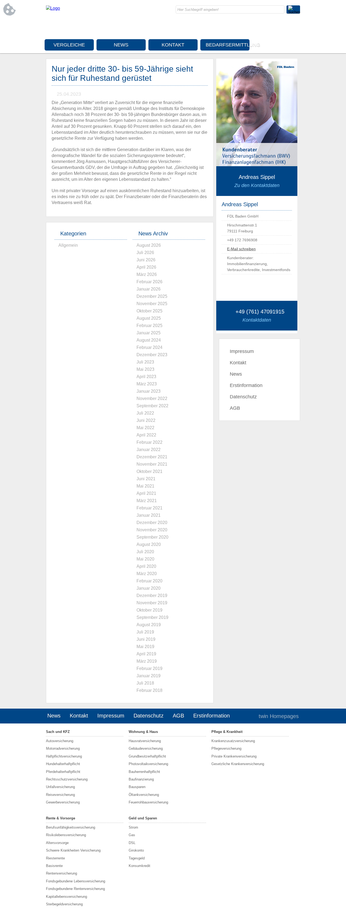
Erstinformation (246, 385)
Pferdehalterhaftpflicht (63, 772)
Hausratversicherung (145, 741)
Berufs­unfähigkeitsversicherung (70, 827)
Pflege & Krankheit (226, 732)
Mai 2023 (145, 369)
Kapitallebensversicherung (66, 897)
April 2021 (146, 493)
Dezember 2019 (152, 595)
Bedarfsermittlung (227, 45)
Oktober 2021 (149, 471)
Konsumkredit (139, 866)
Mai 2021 (145, 486)
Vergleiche (69, 45)
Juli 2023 (145, 362)
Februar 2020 (149, 581)
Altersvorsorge (57, 843)
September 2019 (152, 617)
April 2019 (146, 654)
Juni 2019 (146, 639)
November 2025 (152, 303)
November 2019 (152, 603)
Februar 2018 (149, 690)
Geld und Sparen (143, 818)
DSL (132, 843)
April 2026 (146, 267)
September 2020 (152, 537)
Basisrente (54, 866)
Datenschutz (243, 396)
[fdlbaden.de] (53, 8)
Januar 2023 (149, 391)
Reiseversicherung (60, 795)
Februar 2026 (149, 281)
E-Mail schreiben (241, 249)
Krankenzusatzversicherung (233, 741)
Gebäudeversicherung (146, 748)
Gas (132, 835)
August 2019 (149, 624)
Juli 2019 (145, 632)
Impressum (242, 351)
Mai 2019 (145, 646)
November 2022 (152, 398)
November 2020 (152, 530)
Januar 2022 (149, 449)
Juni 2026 (146, 260)
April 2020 (146, 566)
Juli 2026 (145, 252)
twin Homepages (279, 716)
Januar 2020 (149, 588)
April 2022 (146, 435)
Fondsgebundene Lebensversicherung (75, 881)
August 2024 (149, 340)
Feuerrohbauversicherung (148, 802)
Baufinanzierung (141, 779)
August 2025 (149, 318)
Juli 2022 (145, 413)
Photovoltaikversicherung (148, 764)
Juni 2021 (146, 478)
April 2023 (146, 376)
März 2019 (147, 661)
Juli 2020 (145, 551)
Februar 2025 (149, 325)
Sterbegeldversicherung (64, 904)
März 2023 (147, 384)
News (121, 45)
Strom (133, 827)
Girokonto (136, 850)
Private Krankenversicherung (234, 756)
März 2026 (147, 274)
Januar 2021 (149, 515)
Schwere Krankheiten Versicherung (73, 850)
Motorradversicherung (63, 748)
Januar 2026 (149, 289)
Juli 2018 (145, 683)
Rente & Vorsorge (60, 818)
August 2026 (149, 245)
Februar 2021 (149, 508)
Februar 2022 (149, 442)
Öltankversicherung (144, 795)
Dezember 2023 (152, 354)
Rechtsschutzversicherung (67, 779)
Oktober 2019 (149, 610)
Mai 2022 (145, 427)
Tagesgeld (137, 858)
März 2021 (147, 500)
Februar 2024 (149, 347)
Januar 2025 (149, 333)
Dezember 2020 (152, 522)
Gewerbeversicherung (63, 802)
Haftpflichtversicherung (64, 756)
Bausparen (137, 787)
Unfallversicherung (60, 787)
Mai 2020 (145, 559)
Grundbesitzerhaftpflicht (147, 756)
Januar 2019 (149, 675)
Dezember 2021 (152, 457)
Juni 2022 (146, 420)
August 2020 (149, 544)
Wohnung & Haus (143, 732)
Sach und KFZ (58, 732)
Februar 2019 (149, 668)
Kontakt (173, 45)
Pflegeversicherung (226, 748)
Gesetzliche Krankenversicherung (237, 764)
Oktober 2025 (149, 311)
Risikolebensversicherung (66, 835)
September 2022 (152, 405)
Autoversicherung (59, 741)
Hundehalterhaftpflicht (63, 764)
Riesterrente (55, 858)
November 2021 (152, 464)
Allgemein (68, 245)
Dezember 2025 (152, 296)
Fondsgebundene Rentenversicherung (75, 889)
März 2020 (147, 573)
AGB (235, 408)
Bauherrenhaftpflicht (144, 772)
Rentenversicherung (61, 873)
